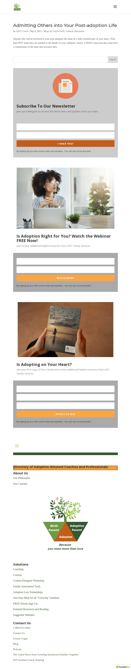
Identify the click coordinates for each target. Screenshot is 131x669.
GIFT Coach (22, 31)
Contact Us (19, 633)
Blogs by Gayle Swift (54, 31)
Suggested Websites (23, 615)
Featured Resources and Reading (31, 609)
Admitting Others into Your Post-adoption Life (65, 25)
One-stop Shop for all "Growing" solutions (36, 597)
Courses (18, 575)
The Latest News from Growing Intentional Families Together (45, 654)
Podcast (17, 649)
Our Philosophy (21, 478)
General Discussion (75, 31)
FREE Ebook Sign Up (25, 603)
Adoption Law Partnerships (28, 592)
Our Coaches (20, 483)
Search (113, 59)
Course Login (20, 638)
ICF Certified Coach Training (28, 660)
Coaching (18, 569)
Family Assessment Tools (26, 586)
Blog (15, 643)
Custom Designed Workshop (28, 580)
